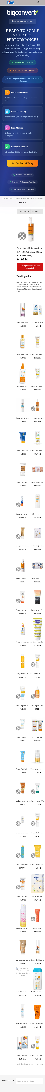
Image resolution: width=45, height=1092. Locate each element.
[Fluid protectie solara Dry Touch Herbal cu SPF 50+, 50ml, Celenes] (37, 756)
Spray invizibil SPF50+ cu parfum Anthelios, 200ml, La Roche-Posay (23, 578)
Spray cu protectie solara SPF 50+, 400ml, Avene (37, 418)
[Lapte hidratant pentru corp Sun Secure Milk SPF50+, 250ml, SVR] (37, 915)
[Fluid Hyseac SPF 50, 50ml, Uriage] (37, 788)
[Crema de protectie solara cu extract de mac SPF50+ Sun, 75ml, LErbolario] (37, 1010)
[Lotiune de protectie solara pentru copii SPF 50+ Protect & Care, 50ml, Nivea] (23, 437)
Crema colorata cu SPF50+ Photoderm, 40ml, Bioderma (37, 1055)
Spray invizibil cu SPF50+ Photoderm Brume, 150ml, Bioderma (23, 674)
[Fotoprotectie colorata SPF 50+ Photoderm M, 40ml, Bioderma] (37, 820)
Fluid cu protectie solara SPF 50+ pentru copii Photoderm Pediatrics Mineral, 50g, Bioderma (23, 706)
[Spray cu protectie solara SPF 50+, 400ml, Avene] (37, 405)
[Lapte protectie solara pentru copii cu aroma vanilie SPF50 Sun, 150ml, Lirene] (23, 373)
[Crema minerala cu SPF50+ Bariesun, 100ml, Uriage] (23, 724)
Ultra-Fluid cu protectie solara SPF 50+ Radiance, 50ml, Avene (23, 992)
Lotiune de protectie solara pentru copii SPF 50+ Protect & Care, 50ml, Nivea (23, 450)
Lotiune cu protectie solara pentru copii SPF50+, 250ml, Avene (23, 801)
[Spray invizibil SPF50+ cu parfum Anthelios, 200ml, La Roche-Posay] (23, 565)
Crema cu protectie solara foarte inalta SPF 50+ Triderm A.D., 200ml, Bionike (23, 610)
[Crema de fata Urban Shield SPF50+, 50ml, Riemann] (23, 309)
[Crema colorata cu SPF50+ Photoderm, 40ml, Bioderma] (37, 1042)
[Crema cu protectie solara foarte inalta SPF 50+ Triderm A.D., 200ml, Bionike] (23, 597)
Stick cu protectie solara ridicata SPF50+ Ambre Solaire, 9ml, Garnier (37, 514)
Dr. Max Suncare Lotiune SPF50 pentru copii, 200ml (37, 992)
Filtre (35, 211)
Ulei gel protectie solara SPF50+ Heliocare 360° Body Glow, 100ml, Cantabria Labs (23, 546)
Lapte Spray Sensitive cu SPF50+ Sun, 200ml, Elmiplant (23, 354)
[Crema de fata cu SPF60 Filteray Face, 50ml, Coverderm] (37, 341)
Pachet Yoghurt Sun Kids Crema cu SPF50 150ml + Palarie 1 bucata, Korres (37, 546)
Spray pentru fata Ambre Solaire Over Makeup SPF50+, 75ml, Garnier (23, 418)
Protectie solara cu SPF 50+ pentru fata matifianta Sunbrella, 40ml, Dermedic (23, 1024)
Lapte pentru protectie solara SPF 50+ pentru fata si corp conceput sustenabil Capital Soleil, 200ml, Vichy (23, 960)
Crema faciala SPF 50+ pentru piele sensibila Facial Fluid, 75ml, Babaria (23, 769)
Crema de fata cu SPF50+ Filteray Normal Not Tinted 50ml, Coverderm (37, 450)
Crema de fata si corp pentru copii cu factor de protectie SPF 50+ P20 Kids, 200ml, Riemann (23, 1055)
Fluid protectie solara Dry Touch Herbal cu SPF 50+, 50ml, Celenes (37, 769)
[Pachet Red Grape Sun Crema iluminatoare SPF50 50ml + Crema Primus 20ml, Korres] (37, 469)
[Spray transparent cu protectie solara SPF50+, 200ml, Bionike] (23, 851)
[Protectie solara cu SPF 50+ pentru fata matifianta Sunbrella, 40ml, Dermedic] (23, 1010)
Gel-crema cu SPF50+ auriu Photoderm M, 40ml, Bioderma (37, 674)
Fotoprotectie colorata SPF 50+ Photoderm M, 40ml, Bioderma (37, 833)
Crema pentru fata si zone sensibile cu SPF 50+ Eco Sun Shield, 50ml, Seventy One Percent (37, 610)
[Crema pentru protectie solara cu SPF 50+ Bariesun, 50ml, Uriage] (37, 851)
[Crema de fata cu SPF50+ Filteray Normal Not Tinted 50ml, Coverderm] (37, 437)
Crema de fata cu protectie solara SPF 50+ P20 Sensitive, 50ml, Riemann (37, 960)
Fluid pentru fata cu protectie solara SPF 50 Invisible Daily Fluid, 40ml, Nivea (37, 323)
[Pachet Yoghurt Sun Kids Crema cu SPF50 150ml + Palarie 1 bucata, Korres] (37, 533)
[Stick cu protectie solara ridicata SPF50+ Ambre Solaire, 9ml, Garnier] (37, 501)
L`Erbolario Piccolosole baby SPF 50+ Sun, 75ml (37, 737)
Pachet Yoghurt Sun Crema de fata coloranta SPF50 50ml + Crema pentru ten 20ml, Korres (37, 578)
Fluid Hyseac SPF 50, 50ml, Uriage (37, 801)
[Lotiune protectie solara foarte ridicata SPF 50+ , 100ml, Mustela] (37, 629)
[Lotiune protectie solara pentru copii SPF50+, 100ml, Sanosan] (37, 883)
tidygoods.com (7, 198)
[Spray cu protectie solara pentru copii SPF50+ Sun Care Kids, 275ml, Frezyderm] (23, 501)
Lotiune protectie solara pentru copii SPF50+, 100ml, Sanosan (37, 896)
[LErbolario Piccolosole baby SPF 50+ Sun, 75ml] (37, 724)
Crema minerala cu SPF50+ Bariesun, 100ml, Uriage (23, 737)
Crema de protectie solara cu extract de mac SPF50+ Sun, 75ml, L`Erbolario (37, 1024)
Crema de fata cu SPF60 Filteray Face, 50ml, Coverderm (37, 354)
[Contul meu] (41, 3)
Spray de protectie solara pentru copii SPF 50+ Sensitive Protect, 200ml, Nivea (23, 642)
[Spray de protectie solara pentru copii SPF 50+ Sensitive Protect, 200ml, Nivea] (23, 629)
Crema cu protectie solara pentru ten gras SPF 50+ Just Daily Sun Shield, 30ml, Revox (23, 482)
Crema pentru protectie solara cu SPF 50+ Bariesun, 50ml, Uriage (37, 865)
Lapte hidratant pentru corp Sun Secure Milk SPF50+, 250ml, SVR (37, 928)
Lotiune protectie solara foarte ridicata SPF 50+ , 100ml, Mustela (37, 642)
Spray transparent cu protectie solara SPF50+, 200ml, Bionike (23, 865)
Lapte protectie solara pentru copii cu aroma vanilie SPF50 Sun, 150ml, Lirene (23, 386)
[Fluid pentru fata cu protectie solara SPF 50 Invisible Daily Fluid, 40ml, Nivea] (37, 309)
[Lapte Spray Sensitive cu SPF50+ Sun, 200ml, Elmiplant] (23, 341)
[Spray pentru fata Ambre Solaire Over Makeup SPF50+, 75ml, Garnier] (23, 405)
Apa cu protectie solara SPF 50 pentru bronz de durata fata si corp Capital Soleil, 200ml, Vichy (37, 706)
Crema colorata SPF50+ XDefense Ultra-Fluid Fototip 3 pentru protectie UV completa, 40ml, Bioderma (23, 833)
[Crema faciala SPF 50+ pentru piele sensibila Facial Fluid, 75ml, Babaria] (23, 756)
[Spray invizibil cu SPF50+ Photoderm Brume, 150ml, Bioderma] (23, 660)
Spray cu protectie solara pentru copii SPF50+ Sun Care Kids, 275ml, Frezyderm (23, 514)
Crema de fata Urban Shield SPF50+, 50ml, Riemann (23, 323)
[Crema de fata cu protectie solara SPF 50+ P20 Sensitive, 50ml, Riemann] (37, 947)
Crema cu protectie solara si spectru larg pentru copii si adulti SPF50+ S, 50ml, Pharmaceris (23, 896)
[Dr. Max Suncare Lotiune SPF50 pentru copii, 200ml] (37, 979)
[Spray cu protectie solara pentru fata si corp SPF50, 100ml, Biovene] (23, 915)
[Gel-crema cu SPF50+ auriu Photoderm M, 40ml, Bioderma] (37, 660)
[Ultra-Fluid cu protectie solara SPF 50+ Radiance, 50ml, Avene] (23, 979)
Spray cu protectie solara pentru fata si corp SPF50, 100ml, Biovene (23, 928)
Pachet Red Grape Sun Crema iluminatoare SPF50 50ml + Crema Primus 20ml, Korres (37, 482)
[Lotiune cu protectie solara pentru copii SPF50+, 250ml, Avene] (23, 788)
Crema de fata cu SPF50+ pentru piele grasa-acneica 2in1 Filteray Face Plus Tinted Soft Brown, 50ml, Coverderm (37, 386)
